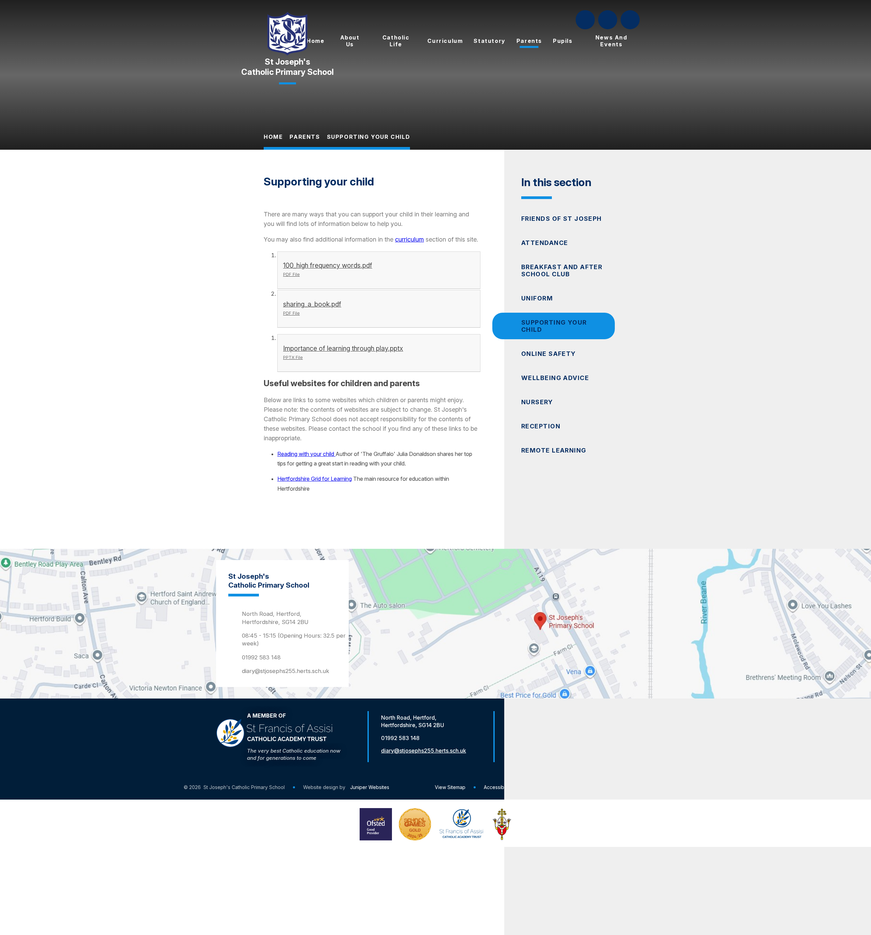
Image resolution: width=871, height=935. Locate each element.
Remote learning (554, 450)
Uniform (537, 298)
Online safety (548, 353)
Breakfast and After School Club (561, 270)
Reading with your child (306, 453)
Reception (540, 426)
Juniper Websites (369, 787)
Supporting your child (368, 136)
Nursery (537, 402)
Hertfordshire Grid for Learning (314, 478)
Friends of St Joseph (561, 218)
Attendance (544, 242)
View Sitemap (450, 787)
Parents (305, 136)
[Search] (585, 19)
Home (273, 136)
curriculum (409, 239)
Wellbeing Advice (555, 377)
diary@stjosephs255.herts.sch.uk (285, 671)
